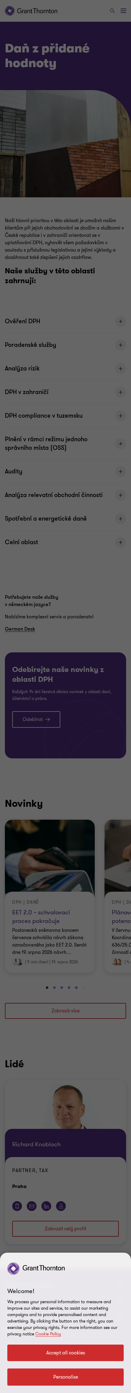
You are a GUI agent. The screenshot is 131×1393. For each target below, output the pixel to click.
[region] (65, 1323)
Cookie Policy (48, 1334)
